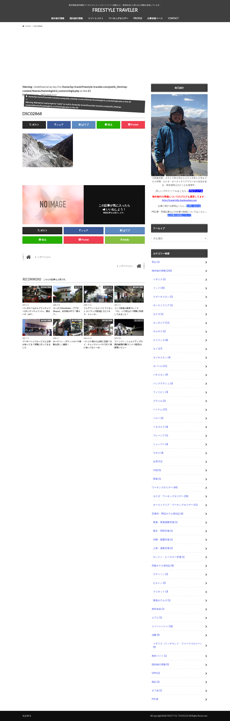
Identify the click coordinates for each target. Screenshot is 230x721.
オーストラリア (163, 305)
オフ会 (157, 690)
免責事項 (26, 715)
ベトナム (160, 409)
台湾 (157, 461)
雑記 (156, 681)
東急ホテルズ (161, 600)
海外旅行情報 (57, 18)
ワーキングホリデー (118, 18)
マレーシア (160, 435)
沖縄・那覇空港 (163, 539)
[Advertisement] (115, 54)
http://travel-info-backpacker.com (179, 200)
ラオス (158, 452)
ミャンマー (160, 444)
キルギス (159, 331)
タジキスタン (161, 357)
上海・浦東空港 (163, 548)
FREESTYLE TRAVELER (115, 10)
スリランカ (160, 340)
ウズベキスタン (163, 296)
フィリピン (160, 392)
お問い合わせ (194, 206)
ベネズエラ (160, 426)
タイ (157, 348)
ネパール (160, 366)
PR (155, 699)
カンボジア (161, 322)
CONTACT (173, 18)
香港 (157, 478)
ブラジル (159, 400)
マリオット (160, 591)
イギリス (159, 279)
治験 (156, 634)
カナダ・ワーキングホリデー (170, 496)
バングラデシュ (163, 383)
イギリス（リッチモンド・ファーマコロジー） (178, 645)
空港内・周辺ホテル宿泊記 (167, 513)
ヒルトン (159, 582)
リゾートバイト (95, 18)
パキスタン (160, 374)
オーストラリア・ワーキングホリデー (175, 504)
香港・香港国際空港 (165, 522)
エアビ (157, 617)
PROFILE (138, 18)
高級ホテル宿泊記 (163, 565)
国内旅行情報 (76, 18)
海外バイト (159, 655)
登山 (156, 261)
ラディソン (160, 574)
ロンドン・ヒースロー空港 (169, 556)
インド (159, 287)
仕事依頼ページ (155, 18)
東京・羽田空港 (163, 530)
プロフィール (196, 191)
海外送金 (158, 608)
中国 (157, 470)
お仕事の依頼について (179, 215)
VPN (156, 673)
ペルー (158, 418)
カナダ (158, 314)
